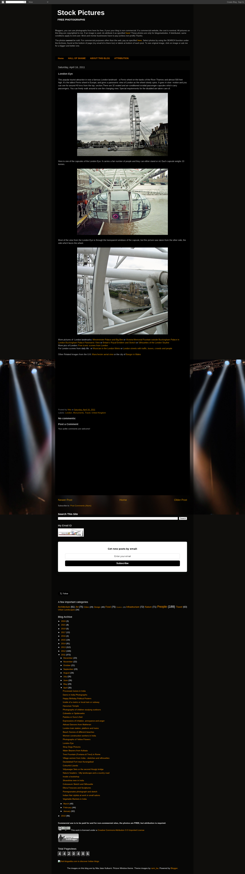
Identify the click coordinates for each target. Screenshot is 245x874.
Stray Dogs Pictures (72, 747)
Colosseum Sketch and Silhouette (78, 784)
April (65, 688)
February (67, 807)
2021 (63, 625)
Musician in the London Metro (106, 348)
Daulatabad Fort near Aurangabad (78, 762)
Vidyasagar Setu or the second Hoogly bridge (83, 769)
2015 (63, 640)
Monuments (78, 413)
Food (108, 607)
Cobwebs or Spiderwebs (74, 713)
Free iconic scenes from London (93, 345)
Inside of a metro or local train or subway (81, 702)
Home (61, 58)
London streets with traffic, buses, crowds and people (147, 348)
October (67, 665)
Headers (119, 607)
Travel (87, 413)
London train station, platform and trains (81, 728)
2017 (63, 632)
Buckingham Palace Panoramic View (83, 343)
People (162, 606)
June (65, 680)
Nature (148, 607)
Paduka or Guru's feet (73, 717)
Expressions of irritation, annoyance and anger (84, 721)
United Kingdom (99, 413)
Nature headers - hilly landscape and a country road (86, 773)
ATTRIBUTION (121, 58)
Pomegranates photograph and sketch (80, 792)
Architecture (64, 607)
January (67, 811)
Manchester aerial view (102, 354)
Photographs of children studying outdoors (82, 710)
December (68, 658)
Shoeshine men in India (73, 780)
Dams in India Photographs (75, 695)
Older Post (180, 499)
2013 (63, 647)
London (68, 413)
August (66, 673)
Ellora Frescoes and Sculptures (77, 788)
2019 (63, 629)
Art (77, 607)
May (65, 684)
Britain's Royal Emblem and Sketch (119, 343)
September (68, 669)
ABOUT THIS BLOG (100, 58)
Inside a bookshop (71, 777)
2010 (63, 816)
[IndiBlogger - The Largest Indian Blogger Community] (68, 842)
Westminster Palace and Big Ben (108, 340)
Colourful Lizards (70, 766)
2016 (63, 636)
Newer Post (65, 499)
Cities (86, 607)
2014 (63, 644)
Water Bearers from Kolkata (75, 751)
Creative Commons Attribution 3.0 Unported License (121, 830)
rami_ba (154, 868)
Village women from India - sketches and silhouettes (86, 758)
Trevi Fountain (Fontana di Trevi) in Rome (81, 754)
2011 (63, 655)
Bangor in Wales (133, 354)
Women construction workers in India (79, 736)
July (65, 676)
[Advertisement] (79, 376)
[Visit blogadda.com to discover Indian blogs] (78, 861)
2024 (63, 621)
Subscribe (122, 563)
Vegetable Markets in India (75, 799)
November (68, 662)
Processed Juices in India (74, 691)
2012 (63, 651)
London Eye (68, 743)
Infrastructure (132, 607)
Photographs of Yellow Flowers (76, 739)
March (66, 804)
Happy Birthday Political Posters (77, 698)
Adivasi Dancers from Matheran (77, 724)
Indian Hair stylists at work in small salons (81, 795)
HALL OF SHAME (77, 58)
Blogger (174, 868)
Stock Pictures (81, 12)
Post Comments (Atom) (80, 506)
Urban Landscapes (66, 610)
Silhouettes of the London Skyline (154, 343)
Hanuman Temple (71, 706)
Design (97, 607)
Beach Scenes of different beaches (78, 732)
